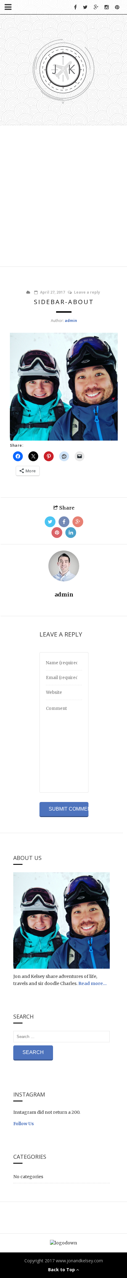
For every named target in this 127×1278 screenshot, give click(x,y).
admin (71, 320)
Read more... (92, 983)
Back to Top (62, 1269)
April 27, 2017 (52, 292)
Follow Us (23, 1123)
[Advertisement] (63, 195)
